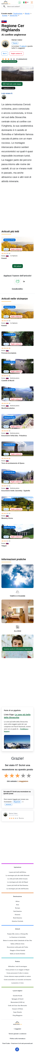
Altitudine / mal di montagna (17, 966)
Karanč (4, 258)
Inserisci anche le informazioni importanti (17, 649)
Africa (17, 901)
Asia (17, 904)
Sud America (17, 911)
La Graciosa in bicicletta (17, 937)
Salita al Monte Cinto (17, 944)
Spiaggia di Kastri (17, 999)
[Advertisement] (17, 206)
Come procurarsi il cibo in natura (17, 973)
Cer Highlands (14, 255)
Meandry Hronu (7, 518)
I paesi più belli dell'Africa (17, 872)
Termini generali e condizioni (17, 1033)
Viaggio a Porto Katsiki (17, 950)
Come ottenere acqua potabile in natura (17, 976)
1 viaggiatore (22, 781)
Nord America (17, 918)
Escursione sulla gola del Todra (17, 947)
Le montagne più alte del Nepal (17, 882)
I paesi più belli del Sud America (17, 885)
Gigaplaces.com (5, 2)
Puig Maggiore (17, 1015)
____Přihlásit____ (19, 2)
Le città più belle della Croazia (17, 879)
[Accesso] (17, 281)
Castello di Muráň (7, 380)
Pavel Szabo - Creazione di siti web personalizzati (17, 1043)
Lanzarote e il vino (17, 983)
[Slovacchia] (8, 256)
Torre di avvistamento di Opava (12, 463)
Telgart (4, 546)
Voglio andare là (16, 53)
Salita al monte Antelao (17, 953)
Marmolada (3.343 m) (17, 1002)
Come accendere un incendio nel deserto (17, 979)
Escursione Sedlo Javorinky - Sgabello (15, 490)
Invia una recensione (9, 61)
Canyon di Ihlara (17, 1009)
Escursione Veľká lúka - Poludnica (14, 435)
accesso (8, 804)
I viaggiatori (17, 1029)
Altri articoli (17, 266)
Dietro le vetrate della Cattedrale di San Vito (17, 940)
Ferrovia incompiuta (8, 353)
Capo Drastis (17, 1012)
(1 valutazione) (21, 59)
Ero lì (4, 53)
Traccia (15, 43)
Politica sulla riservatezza (17, 1038)
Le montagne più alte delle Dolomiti (17, 875)
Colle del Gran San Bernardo (17, 1005)
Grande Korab (17, 995)
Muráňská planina (8, 408)
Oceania (17, 914)
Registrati (17, 802)
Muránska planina (14, 378)
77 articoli (22, 46)
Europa (3, 255)
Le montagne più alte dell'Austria (17, 888)
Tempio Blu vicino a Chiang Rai (17, 934)
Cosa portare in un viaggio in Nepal (17, 969)
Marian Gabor (13, 813)
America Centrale (17, 921)
